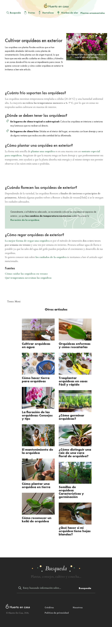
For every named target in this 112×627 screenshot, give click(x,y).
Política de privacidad (57, 612)
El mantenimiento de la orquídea (37, 451)
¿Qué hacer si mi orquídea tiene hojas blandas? (75, 531)
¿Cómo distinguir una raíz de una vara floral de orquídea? (75, 452)
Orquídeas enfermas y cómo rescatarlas (74, 345)
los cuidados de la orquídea (51, 257)
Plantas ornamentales (92, 13)
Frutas (31, 12)
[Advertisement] (54, 79)
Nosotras (78, 607)
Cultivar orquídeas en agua (36, 345)
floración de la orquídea (24, 219)
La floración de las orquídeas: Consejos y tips (37, 415)
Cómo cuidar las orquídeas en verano (26, 273)
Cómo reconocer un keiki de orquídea (36, 519)
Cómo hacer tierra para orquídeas (35, 379)
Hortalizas (48, 12)
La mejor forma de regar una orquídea (27, 241)
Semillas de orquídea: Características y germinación (71, 492)
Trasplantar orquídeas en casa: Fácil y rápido (73, 381)
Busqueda (15, 12)
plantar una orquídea (43, 151)
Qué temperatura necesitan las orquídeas (28, 278)
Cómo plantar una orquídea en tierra (36, 485)
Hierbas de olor (69, 12)
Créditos (49, 607)
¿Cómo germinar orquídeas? (71, 417)
